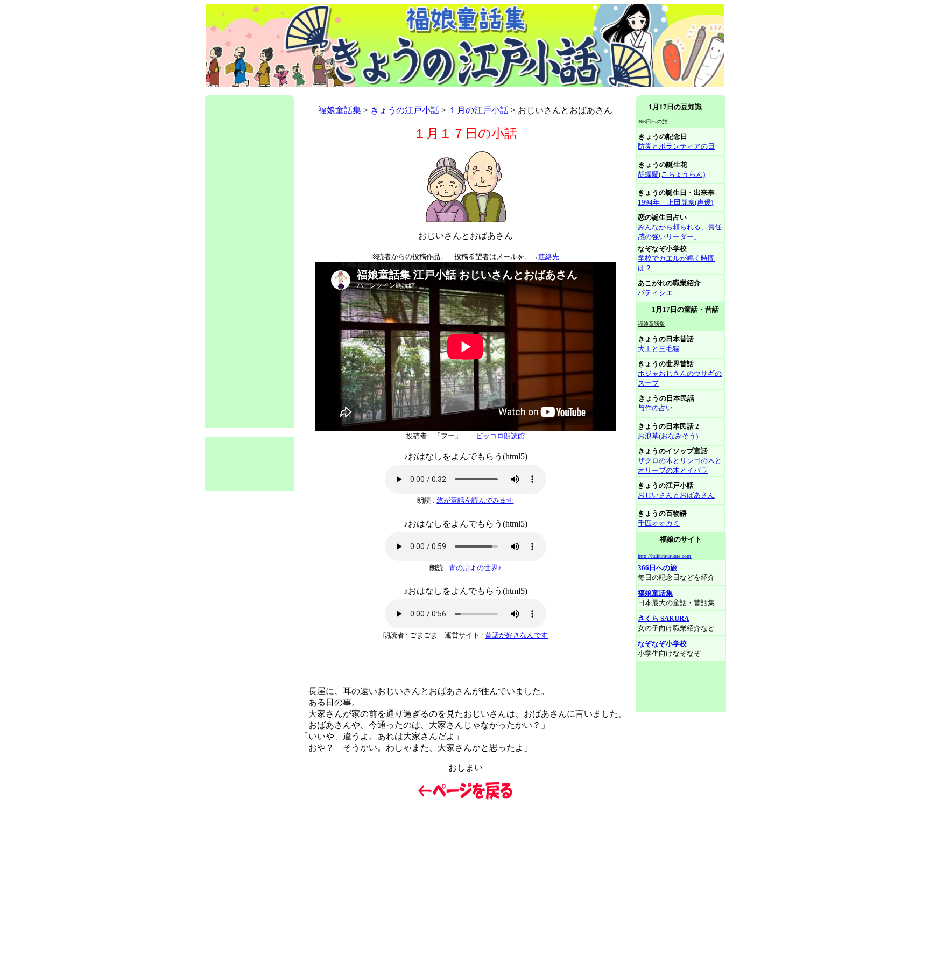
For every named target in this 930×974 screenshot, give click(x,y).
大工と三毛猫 (659, 349)
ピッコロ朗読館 (500, 436)
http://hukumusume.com (664, 556)
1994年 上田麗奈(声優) (675, 202)
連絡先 (548, 257)
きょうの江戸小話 (404, 110)
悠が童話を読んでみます (474, 500)
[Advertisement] (400, 91)
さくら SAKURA (663, 618)
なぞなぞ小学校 (662, 644)
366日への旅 (657, 568)
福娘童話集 (339, 110)
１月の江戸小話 (478, 110)
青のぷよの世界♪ (475, 568)
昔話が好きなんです (516, 635)
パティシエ (655, 293)
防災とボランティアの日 (676, 146)
